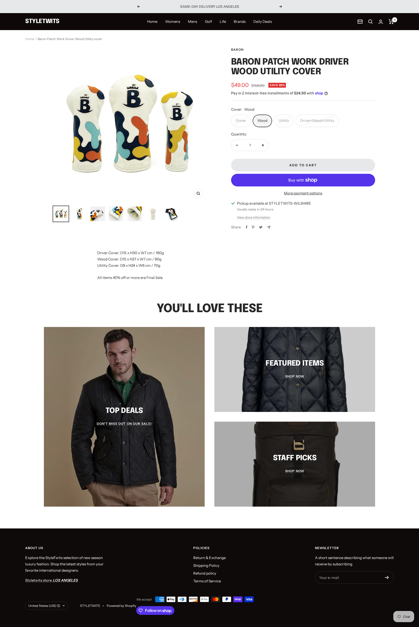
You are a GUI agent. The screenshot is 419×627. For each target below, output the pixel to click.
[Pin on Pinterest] (253, 227)
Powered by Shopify (121, 606)
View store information (253, 217)
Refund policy (204, 573)
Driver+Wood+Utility (317, 120)
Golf (208, 21)
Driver (241, 120)
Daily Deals (262, 21)
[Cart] (391, 21)
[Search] (370, 21)
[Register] (387, 577)
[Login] (381, 22)
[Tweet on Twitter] (261, 227)
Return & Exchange (209, 557)
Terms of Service (207, 581)
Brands (240, 21)
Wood (262, 120)
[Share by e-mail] (268, 227)
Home (152, 21)
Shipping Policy (206, 565)
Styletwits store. (51, 580)
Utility (284, 120)
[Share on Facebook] (247, 227)
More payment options (303, 193)
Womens (172, 21)
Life (223, 21)
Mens (192, 21)
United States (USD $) (44, 606)
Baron (237, 49)
